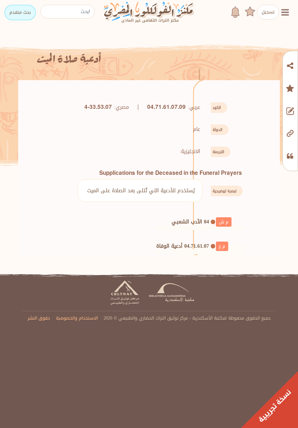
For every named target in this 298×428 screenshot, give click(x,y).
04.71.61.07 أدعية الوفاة (182, 246)
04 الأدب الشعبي (190, 222)
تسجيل (268, 12)
